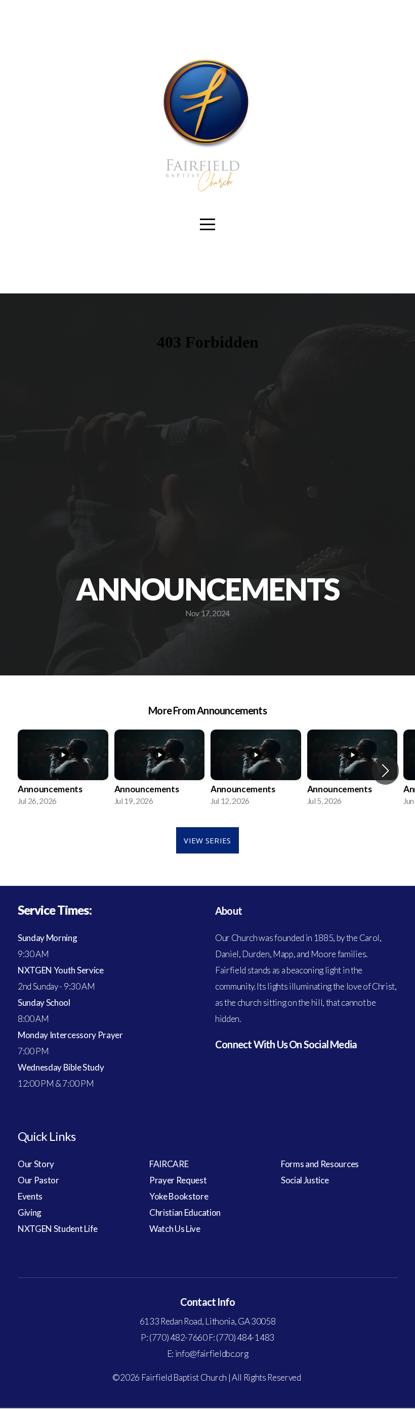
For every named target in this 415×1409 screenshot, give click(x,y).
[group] (63, 771)
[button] (385, 770)
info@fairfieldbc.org (211, 1353)
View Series (207, 840)
